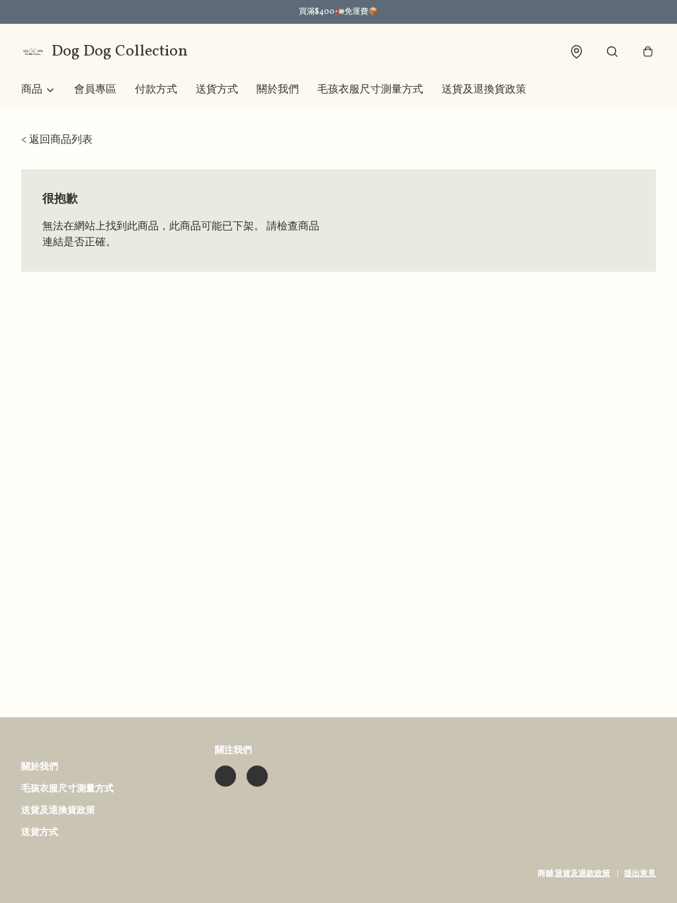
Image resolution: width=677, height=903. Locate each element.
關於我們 (278, 90)
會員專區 (95, 90)
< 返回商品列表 (57, 140)
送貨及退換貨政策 (484, 90)
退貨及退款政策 (582, 874)
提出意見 (640, 874)
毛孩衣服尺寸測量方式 (370, 90)
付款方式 (156, 90)
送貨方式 (217, 90)
